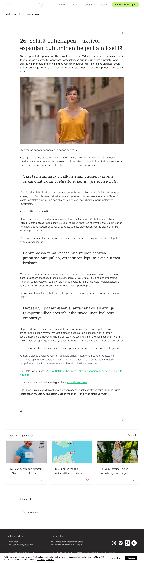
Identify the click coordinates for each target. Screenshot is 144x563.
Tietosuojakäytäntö (45, 559)
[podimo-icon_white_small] (127, 543)
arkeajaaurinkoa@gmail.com (20, 544)
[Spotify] (120, 543)
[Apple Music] (134, 543)
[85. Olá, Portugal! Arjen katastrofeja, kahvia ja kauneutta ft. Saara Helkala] (117, 452)
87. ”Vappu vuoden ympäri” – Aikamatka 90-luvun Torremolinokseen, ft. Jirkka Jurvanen (25, 471)
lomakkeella (76, 544)
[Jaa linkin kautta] (21, 411)
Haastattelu (32, 14)
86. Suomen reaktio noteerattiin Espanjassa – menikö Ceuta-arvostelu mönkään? (70, 471)
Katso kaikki (133, 435)
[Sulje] (140, 558)
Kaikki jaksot (13, 14)
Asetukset (116, 558)
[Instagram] (114, 543)
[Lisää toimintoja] (122, 33)
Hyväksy (131, 558)
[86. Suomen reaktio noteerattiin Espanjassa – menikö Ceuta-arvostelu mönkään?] (72, 452)
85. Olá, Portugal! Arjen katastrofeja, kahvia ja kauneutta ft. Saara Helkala (117, 471)
